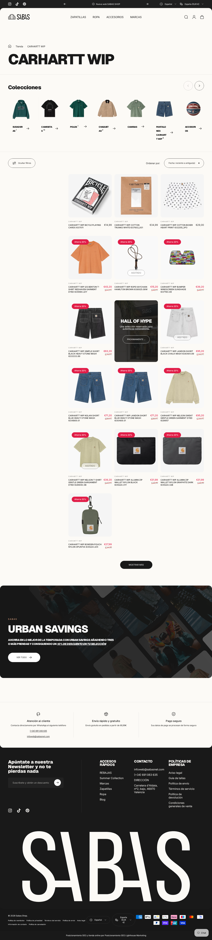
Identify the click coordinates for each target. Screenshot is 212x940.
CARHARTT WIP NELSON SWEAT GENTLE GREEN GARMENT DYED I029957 (177, 418)
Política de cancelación (37, 924)
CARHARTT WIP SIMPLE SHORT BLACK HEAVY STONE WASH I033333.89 (84, 353)
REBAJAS (106, 772)
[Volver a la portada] (9, 46)
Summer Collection (112, 778)
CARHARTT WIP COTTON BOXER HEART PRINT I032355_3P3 (177, 226)
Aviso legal (175, 772)
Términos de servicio (182, 788)
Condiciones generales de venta (180, 804)
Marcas (104, 783)
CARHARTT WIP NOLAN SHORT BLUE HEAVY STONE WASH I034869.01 (83, 418)
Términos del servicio (52, 920)
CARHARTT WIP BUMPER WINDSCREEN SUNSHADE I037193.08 (173, 289)
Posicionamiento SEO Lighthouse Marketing (125, 935)
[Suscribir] (57, 782)
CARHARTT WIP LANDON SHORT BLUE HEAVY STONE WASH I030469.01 (130, 418)
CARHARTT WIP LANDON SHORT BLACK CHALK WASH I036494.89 (177, 352)
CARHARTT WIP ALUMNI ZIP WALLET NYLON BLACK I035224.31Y (128, 482)
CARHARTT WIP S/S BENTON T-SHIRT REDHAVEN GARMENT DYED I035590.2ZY (84, 289)
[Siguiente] (147, 4)
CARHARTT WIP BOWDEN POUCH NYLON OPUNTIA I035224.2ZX (85, 545)
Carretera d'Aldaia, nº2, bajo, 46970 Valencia (146, 789)
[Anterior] (65, 4)
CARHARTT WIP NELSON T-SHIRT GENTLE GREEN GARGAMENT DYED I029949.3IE (85, 482)
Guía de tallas (177, 778)
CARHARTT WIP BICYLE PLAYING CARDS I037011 (84, 226)
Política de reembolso (16, 920)
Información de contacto (17, 924)
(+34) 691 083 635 (38, 731)
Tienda (19, 46)
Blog (102, 799)
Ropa (103, 794)
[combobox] (168, 4)
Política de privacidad (34, 920)
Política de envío (179, 783)
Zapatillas (106, 788)
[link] (136, 339)
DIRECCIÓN (141, 780)
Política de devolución (176, 795)
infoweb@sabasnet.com (38, 736)
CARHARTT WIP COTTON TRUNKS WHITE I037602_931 (128, 226)
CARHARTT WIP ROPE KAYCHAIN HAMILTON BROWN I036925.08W (130, 288)
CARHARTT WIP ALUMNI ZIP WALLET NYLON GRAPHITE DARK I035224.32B (177, 482)
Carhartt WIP (75, 221)
